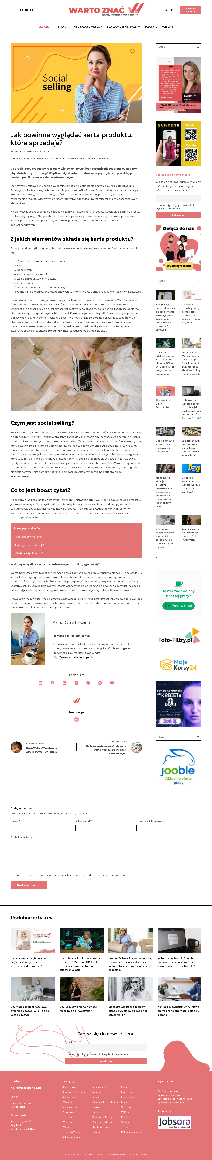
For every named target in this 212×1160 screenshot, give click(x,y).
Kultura (96, 1131)
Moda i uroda (69, 1107)
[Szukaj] (166, 10)
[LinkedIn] (26, 10)
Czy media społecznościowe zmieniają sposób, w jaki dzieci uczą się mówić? (30, 1010)
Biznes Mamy (99, 1087)
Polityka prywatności (22, 1121)
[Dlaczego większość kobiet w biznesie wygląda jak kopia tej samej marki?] (130, 989)
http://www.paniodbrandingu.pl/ (73, 657)
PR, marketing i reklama (105, 1101)
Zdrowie (125, 1127)
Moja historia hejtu (102, 1122)
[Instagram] (31, 10)
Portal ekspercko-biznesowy (106, 1154)
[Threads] (64, 682)
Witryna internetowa (151, 821)
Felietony (67, 1117)
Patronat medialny (168, 1091)
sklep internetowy (80, 158)
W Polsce (126, 1112)
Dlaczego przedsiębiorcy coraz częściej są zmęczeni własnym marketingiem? (30, 961)
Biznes (95, 1097)
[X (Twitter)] (76, 682)
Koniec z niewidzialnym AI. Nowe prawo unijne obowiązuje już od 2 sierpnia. (179, 1010)
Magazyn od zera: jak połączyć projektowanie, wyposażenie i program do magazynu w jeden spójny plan (164, 492)
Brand (62, 26)
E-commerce (31, 151)
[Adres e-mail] (112, 682)
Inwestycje (126, 1092)
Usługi (95, 1107)
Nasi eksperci (18, 1106)
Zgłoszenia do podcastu (171, 1102)
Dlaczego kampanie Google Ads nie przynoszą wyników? (191, 484)
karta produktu (57, 158)
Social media (128, 1122)
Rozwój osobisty (71, 1097)
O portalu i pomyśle (21, 1102)
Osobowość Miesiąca (88, 26)
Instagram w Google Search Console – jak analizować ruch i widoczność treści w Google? (177, 961)
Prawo (95, 1112)
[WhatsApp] (100, 682)
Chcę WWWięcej (71, 1131)
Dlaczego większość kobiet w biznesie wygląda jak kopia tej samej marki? (127, 1010)
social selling (102, 158)
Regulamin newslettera (23, 1129)
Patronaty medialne (132, 1131)
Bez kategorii (69, 1087)
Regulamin (16, 1125)
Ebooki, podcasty (101, 1127)
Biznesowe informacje (121, 26)
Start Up (126, 1107)
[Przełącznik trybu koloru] (171, 10)
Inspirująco (97, 1092)
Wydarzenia (68, 1127)
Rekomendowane (71, 1136)
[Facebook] (21, 10)
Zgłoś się (151, 26)
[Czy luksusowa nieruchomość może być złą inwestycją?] (82, 989)
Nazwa (15, 821)
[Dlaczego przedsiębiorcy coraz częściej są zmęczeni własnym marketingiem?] (33, 940)
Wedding (67, 1122)
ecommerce (39, 158)
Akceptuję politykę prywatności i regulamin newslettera (175, 207)
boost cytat (24, 158)
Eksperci (44, 26)
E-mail (68, 1042)
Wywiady (67, 1101)
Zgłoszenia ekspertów (169, 1095)
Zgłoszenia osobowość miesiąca (175, 1098)
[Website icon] (76, 719)
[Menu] (12, 9)
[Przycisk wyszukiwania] (198, 47)
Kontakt (167, 26)
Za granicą (68, 1112)
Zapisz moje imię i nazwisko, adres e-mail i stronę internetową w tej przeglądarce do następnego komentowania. (73, 875)
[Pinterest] (88, 682)
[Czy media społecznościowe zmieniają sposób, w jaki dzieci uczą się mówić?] (33, 989)
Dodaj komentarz (22, 837)
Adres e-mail (83, 821)
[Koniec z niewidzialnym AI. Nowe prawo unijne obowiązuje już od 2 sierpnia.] (180, 989)
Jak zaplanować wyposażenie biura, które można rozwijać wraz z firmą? (191, 447)
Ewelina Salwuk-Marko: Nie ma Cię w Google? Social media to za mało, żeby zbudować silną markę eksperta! (191, 363)
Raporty (125, 1117)
